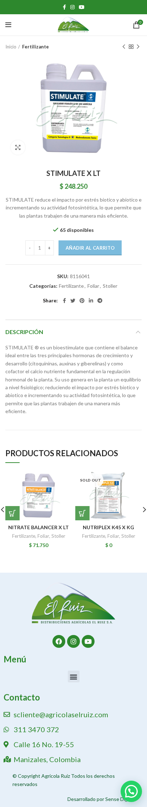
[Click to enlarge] (18, 147)
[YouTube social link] (82, 7)
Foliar (93, 286)
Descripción (24, 331)
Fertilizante (35, 47)
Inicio (10, 47)
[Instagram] (73, 641)
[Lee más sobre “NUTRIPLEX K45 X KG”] (82, 513)
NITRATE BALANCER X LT (38, 527)
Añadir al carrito (90, 248)
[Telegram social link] (100, 300)
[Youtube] (88, 641)
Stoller (110, 286)
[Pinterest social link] (82, 300)
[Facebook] (58, 641)
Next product (138, 46)
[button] (74, 676)
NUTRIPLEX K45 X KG (108, 527)
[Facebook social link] (64, 7)
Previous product (123, 46)
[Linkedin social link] (91, 300)
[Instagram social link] (72, 7)
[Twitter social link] (72, 300)
